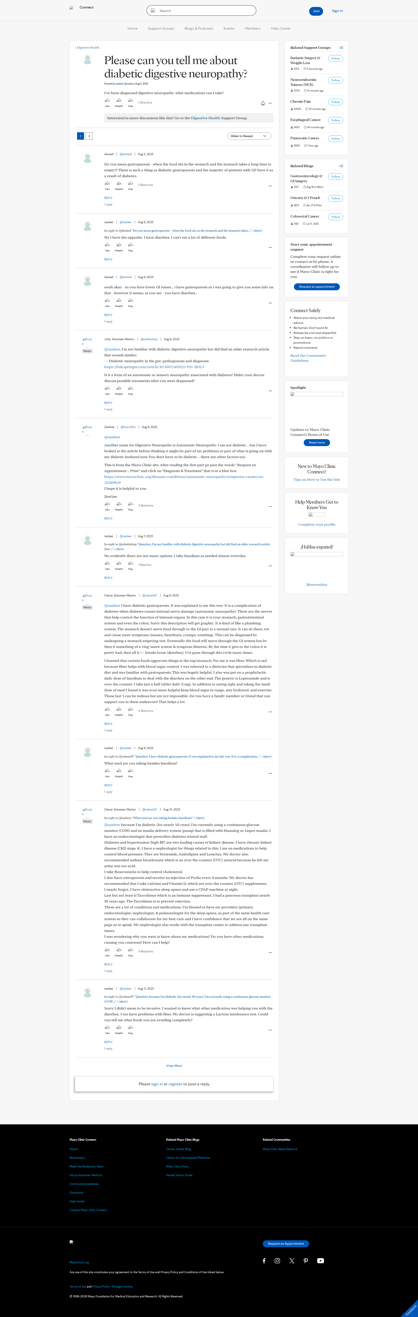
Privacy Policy (101, 1286)
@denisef (126, 154)
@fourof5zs (128, 427)
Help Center (281, 28)
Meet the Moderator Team (87, 1166)
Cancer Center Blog (178, 1149)
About (74, 1149)
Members (253, 28)
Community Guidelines (84, 1184)
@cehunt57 (149, 595)
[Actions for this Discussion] (269, 103)
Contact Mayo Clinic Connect (88, 1210)
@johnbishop (149, 339)
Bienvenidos (317, 584)
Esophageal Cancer (305, 119)
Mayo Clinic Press (177, 1166)
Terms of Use (78, 1286)
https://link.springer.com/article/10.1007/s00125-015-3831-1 (154, 366)
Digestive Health (87, 47)
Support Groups (161, 28)
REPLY (108, 198)
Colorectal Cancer (304, 216)
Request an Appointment (286, 1243)
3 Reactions (145, 505)
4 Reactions (145, 710)
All (341, 47)
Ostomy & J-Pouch (305, 197)
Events (229, 28)
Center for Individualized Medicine (188, 1157)
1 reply (108, 204)
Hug (130, 105)
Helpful (119, 105)
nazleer (125, 83)
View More (174, 1066)
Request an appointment (317, 286)
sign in (157, 1083)
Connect (86, 7)
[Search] (151, 10)
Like (107, 105)
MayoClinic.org (79, 1262)
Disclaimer (76, 1192)
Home (133, 28)
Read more (317, 442)
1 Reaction (145, 102)
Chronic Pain (300, 101)
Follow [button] (335, 58)
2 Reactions (145, 185)
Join (316, 10)
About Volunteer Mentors (86, 1175)
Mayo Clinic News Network (280, 1149)
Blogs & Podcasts (199, 28)
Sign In (337, 10)
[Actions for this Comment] (269, 186)
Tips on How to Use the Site (317, 479)
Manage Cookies (122, 1286)
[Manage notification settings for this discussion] (262, 103)
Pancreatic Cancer (304, 138)
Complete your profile (316, 524)
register (175, 1083)
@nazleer (126, 222)
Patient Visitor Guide (179, 1175)
